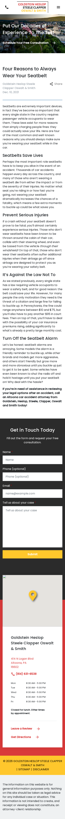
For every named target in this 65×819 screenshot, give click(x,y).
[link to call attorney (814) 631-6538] (7, 7)
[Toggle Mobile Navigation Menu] (58, 7)
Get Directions (21, 737)
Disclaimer (41, 769)
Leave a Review (22, 729)
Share (58, 84)
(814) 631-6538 (26, 674)
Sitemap (24, 769)
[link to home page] (32, 7)
